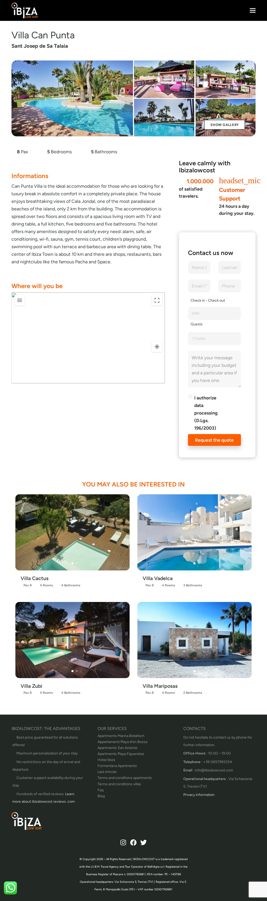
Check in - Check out (208, 300)
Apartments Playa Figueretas (121, 754)
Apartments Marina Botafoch (121, 736)
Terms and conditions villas (119, 784)
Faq (101, 790)
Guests (197, 324)
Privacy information (199, 795)
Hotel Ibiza (106, 760)
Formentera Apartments (117, 766)
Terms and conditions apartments (125, 778)
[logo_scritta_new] (24, 10)
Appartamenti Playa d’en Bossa (122, 742)
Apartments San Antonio (117, 748)
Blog (101, 796)
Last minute (107, 772)
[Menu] (252, 10)
